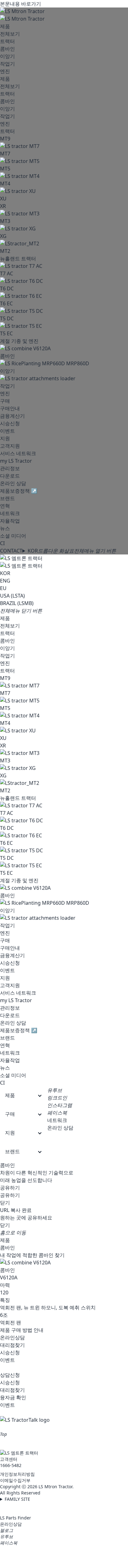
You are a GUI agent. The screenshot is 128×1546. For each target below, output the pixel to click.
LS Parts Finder (15, 1518)
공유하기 (10, 1187)
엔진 (5, 71)
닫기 (5, 1202)
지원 (5, 438)
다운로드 (10, 475)
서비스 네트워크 (18, 453)
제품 (5, 26)
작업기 (7, 63)
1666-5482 (10, 1465)
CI (2, 543)
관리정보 (10, 468)
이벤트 (7, 430)
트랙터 (7, 41)
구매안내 (10, 408)
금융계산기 (12, 415)
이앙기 (7, 56)
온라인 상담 (13, 483)
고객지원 (10, 445)
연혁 (5, 505)
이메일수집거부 (15, 1480)
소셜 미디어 (13, 535)
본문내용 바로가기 (20, 3)
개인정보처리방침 (17, 1474)
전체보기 (10, 33)
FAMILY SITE (17, 1499)
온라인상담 (11, 1524)
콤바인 (7, 48)
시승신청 (10, 423)
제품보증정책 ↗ (18, 490)
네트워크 (10, 513)
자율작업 (10, 520)
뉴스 (5, 528)
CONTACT (11, 550)
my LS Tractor (16, 460)
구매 (5, 400)
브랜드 (7, 498)
